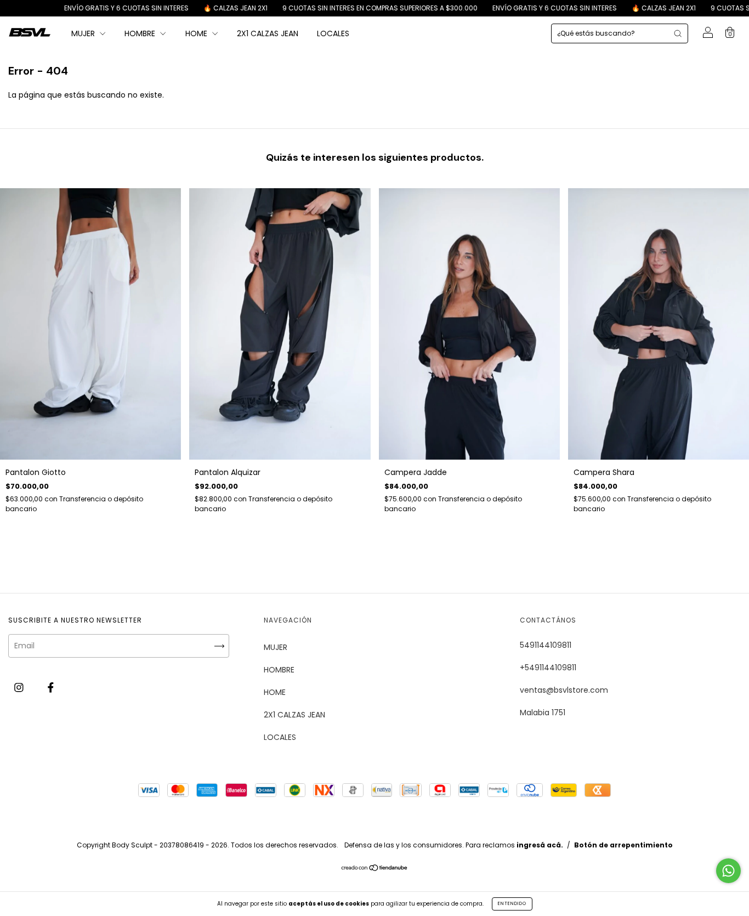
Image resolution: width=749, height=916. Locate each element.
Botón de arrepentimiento (623, 845)
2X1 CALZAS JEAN (267, 33)
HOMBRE (140, 33)
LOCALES (333, 33)
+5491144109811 (548, 667)
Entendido (512, 904)
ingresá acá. (540, 845)
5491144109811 (545, 645)
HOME (197, 33)
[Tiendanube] (375, 868)
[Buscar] (677, 33)
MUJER (84, 33)
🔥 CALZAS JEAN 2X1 (196, 8)
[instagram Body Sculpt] (20, 687)
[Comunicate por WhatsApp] (728, 870)
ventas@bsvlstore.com (564, 690)
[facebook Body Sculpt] (50, 687)
